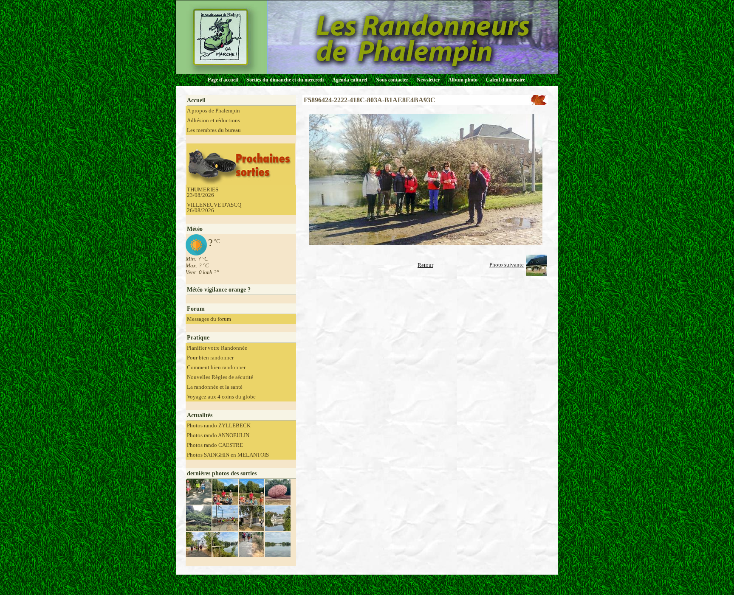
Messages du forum (209, 319)
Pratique (198, 337)
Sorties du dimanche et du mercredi (285, 80)
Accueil (196, 100)
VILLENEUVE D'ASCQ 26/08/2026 (214, 207)
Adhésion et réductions (213, 120)
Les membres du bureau (214, 130)
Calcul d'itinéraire (505, 80)
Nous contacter (391, 80)
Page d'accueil (223, 80)
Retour (425, 265)
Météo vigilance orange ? (219, 289)
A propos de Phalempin (213, 110)
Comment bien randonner (216, 367)
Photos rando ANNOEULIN (218, 435)
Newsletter (428, 80)
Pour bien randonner (210, 357)
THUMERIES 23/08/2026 (202, 192)
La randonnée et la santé (215, 387)
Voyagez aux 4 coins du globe (221, 396)
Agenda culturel (349, 80)
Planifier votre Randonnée (217, 348)
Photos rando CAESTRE (215, 445)
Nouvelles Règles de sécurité (220, 377)
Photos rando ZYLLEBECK (219, 425)
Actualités (199, 415)
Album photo (462, 80)
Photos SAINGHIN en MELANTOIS (228, 455)
